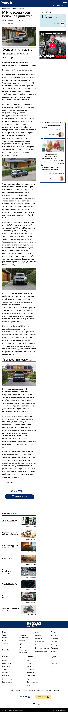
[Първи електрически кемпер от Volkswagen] (28, 533)
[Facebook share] (3, 482)
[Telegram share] (11, 482)
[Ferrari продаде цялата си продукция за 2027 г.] (28, 584)
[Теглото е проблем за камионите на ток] (28, 521)
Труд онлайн (11, 20)
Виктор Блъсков (53, 134)
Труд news (56, 23)
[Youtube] (34, 704)
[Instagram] (39, 704)
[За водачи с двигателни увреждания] (28, 609)
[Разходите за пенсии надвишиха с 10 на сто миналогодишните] (53, 146)
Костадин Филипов (52, 178)
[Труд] (34, 624)
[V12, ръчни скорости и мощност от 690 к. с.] (28, 546)
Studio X (63, 710)
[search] (61, 2)
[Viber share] (7, 482)
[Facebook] (29, 704)
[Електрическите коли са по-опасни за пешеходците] (28, 571)
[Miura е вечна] (28, 559)
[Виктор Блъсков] (61, 134)
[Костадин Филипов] (61, 178)
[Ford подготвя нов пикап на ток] (28, 596)
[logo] (6, 3)
